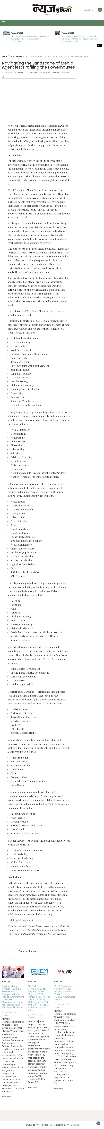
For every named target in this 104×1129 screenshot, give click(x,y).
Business (21, 72)
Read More (6, 1097)
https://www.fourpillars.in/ (27, 920)
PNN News (43, 72)
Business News (32, 72)
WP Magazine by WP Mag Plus (64, 1124)
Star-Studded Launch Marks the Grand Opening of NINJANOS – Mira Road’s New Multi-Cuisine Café (80, 39)
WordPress (42, 1124)
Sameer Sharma (27, 951)
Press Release (53, 72)
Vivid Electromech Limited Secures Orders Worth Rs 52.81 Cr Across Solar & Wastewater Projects (64, 993)
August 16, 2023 (10, 72)
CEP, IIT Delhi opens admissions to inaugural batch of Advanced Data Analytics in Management (30, 39)
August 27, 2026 (10, 1012)
